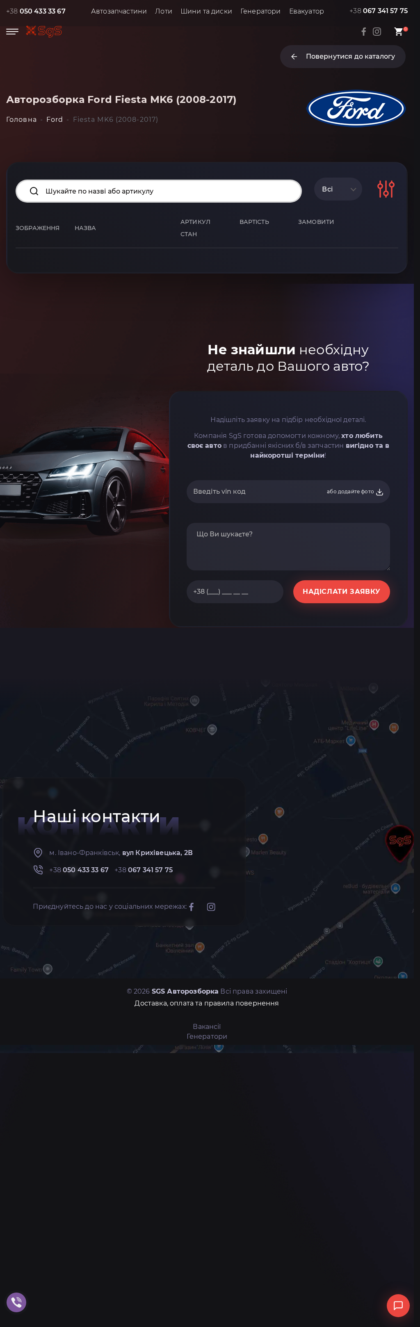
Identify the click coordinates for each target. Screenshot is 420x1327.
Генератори (260, 11)
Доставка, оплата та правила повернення (207, 1003)
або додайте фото (351, 491)
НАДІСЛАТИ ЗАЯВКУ (342, 591)
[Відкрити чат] (398, 1305)
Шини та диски (206, 11)
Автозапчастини (119, 11)
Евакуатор (306, 11)
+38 (36, 11)
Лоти (163, 11)
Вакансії (207, 1027)
